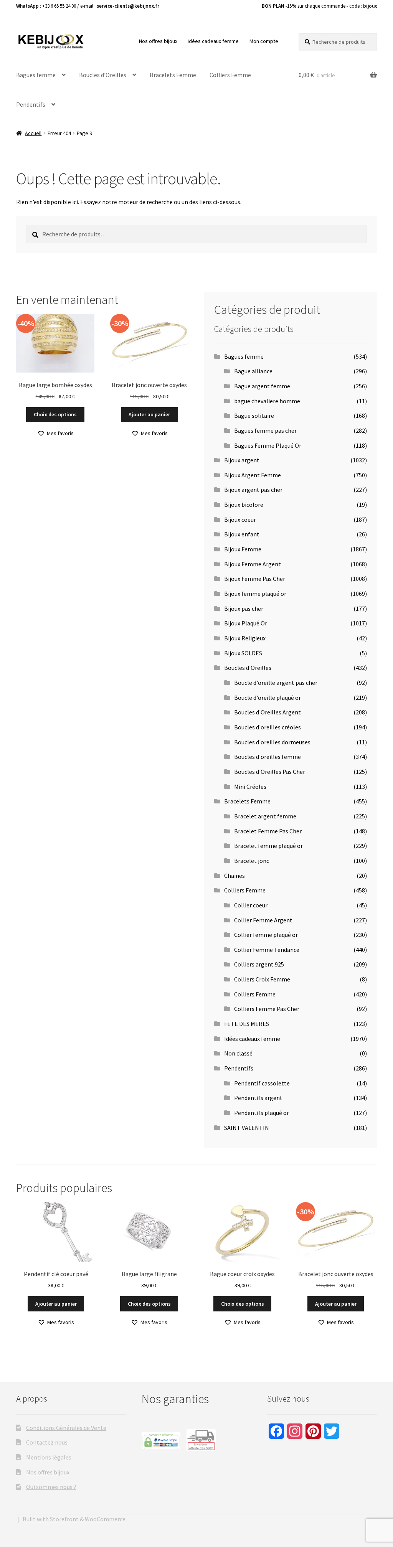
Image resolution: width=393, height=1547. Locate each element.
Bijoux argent (241, 460)
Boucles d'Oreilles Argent (267, 712)
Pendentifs (30, 104)
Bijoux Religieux (245, 638)
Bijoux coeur (240, 519)
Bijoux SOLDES (243, 653)
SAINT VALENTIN (246, 1127)
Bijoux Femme (242, 549)
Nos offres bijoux (158, 41)
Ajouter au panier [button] (149, 414)
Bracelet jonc (251, 860)
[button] (55, 433)
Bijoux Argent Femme (252, 475)
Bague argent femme (262, 386)
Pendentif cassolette (262, 1083)
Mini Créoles (250, 786)
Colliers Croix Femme (262, 979)
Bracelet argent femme (265, 816)
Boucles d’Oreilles (102, 75)
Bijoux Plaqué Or (245, 623)
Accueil (33, 133)
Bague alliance (253, 371)
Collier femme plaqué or (266, 934)
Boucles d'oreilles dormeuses (272, 742)
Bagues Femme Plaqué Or (267, 445)
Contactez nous (47, 1442)
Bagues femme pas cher (265, 430)
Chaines (234, 875)
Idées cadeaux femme (213, 41)
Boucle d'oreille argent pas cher (275, 682)
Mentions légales (48, 1457)
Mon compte (263, 41)
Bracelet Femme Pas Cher (268, 831)
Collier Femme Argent (263, 920)
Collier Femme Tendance (266, 949)
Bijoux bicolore (243, 504)
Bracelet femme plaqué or (268, 845)
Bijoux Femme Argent (252, 564)
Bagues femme (36, 75)
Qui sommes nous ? (51, 1487)
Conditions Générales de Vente (66, 1428)
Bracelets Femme (173, 75)
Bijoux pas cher (243, 608)
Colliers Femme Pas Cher (266, 1009)
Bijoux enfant (241, 534)
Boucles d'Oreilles (247, 667)
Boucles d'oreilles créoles (267, 727)
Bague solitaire (254, 415)
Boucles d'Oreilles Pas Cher (269, 771)
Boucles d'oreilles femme (267, 756)
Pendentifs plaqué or (261, 1113)
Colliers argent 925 (259, 964)
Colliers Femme (230, 75)
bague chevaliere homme (267, 401)
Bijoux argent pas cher (253, 489)
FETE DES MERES (246, 1023)
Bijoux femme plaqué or (255, 593)
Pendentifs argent (258, 1098)
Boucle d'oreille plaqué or (267, 697)
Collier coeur (251, 905)
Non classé (238, 1053)
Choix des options (55, 414)
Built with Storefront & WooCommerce (74, 1519)
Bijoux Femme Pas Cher (254, 578)
